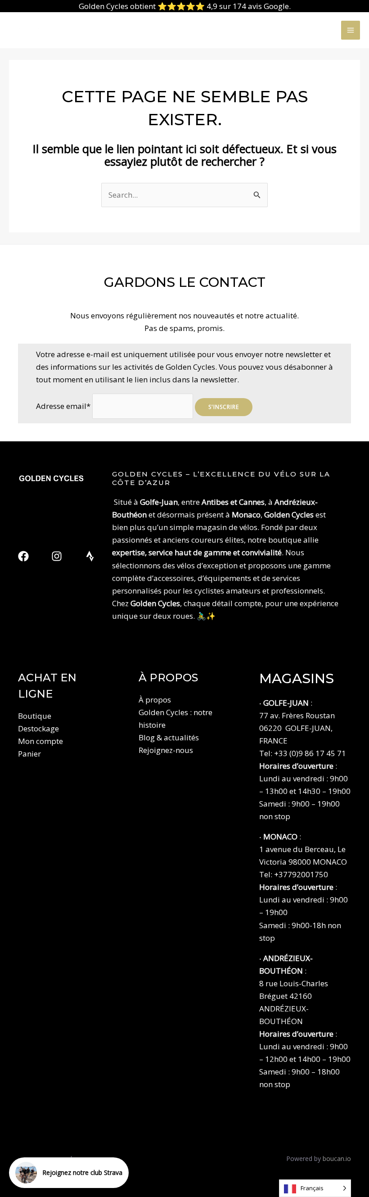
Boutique (34, 716)
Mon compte (40, 741)
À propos (155, 699)
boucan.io (337, 1158)
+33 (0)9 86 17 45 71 (310, 753)
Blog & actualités (169, 737)
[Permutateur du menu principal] (350, 30)
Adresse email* (63, 406)
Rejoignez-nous (166, 750)
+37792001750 (301, 874)
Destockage (38, 728)
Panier (29, 753)
